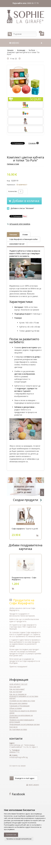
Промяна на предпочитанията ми (18, 839)
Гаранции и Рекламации (19, 706)
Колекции (21, 50)
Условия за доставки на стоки (22, 700)
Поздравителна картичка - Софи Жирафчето (24, 579)
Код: (8, 181)
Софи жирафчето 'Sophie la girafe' (25, 529)
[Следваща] (19, 58)
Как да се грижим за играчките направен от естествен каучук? (23, 696)
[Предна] (8, 58)
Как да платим (15, 691)
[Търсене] (10, 34)
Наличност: (11, 185)
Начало (10, 50)
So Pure (32, 50)
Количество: (12, 191)
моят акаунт (34, 784)
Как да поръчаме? (17, 689)
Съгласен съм (11, 835)
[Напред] (12, 778)
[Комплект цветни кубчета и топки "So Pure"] (25, 83)
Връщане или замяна (18, 703)
